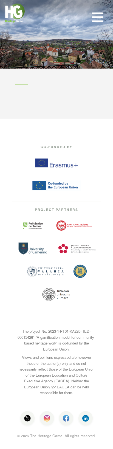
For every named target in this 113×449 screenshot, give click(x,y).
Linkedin (85, 418)
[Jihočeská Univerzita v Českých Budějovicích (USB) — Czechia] (77, 248)
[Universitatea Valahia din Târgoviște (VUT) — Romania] (45, 271)
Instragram (47, 418)
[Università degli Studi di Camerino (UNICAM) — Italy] (32, 248)
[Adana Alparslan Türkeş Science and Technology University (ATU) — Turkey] (74, 226)
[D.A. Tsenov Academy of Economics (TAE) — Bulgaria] (80, 271)
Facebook (66, 418)
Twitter (27, 418)
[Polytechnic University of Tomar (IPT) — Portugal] (32, 226)
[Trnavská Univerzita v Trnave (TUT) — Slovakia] (56, 294)
